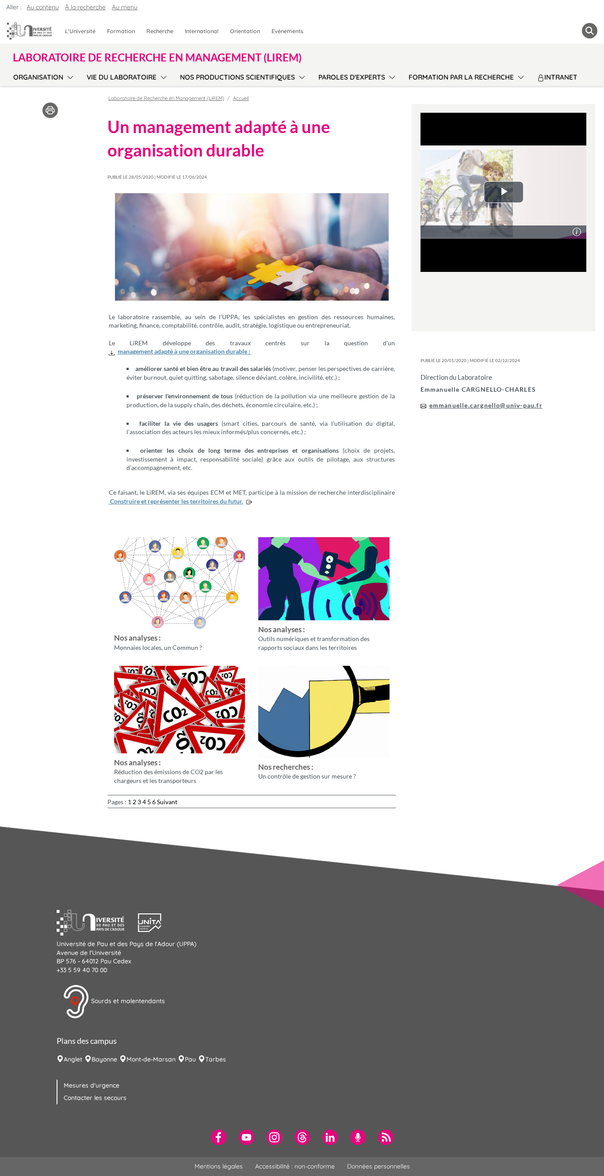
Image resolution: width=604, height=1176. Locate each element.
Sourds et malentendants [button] (127, 1001)
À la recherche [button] (85, 7)
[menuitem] (219, 1137)
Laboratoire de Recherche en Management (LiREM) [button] (157, 57)
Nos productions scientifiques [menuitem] (237, 77)
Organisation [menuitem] (38, 77)
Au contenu (43, 7)
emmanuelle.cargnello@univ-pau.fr (486, 405)
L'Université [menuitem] (80, 30)
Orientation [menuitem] (245, 30)
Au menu (125, 7)
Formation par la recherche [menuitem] (461, 77)
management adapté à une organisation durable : (185, 351)
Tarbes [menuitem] (215, 1059)
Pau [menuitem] (190, 1059)
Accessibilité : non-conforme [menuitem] (295, 1166)
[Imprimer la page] (50, 110)
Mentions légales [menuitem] (219, 1166)
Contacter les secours (95, 1098)
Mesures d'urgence (91, 1085)
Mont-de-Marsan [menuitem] (151, 1059)
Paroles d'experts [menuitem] (351, 77)
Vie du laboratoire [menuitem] (122, 77)
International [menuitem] (201, 30)
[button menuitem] (589, 30)
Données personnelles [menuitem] (378, 1166)
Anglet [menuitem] (73, 1059)
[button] (97, 922)
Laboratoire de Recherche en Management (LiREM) (166, 98)
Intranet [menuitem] (560, 77)
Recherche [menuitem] (159, 30)
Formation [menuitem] (121, 30)
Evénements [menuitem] (287, 30)
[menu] (69, 76)
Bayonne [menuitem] (104, 1059)
